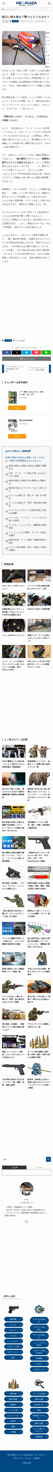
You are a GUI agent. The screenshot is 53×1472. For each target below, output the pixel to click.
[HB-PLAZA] (26, 3)
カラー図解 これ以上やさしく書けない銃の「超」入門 (31, 393)
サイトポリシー (40, 1455)
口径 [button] (16, 128)
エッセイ (15, 21)
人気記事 (36, 1458)
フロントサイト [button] (9, 173)
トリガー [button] (6, 234)
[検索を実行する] (48, 1159)
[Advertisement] (26, 305)
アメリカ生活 (20, 340)
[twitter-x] (26, 1221)
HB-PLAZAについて (14, 1455)
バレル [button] (7, 215)
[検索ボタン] (49, 3)
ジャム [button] (5, 200)
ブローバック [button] (33, 169)
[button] (6, 352)
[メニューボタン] (3, 3)
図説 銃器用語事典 (26, 420)
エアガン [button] (6, 219)
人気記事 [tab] (14, 1167)
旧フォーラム (18, 1458)
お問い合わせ (28, 1455)
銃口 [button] (41, 211)
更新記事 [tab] (38, 1167)
